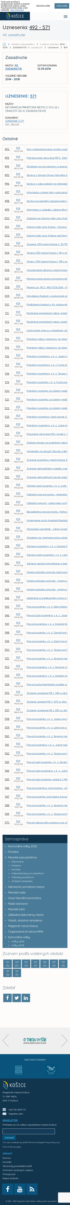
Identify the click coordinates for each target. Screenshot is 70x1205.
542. (7, 581)
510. (7, 304)
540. (7, 563)
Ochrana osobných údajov (18, 1170)
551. (7, 658)
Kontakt (7, 1162)
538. (7, 546)
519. (7, 382)
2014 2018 (26, 964)
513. (7, 330)
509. (7, 296)
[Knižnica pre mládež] (51, 1072)
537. (7, 537)
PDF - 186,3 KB (12, 124)
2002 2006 (54, 964)
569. (7, 814)
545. (7, 607)
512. (7, 322)
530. (7, 477)
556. (7, 701)
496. (7, 183)
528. (7, 460)
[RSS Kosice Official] (32, 1189)
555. (7, 693)
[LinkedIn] (26, 998)
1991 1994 (16, 973)
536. (7, 529)
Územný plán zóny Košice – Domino (47, 227)
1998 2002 (63, 964)
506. (7, 270)
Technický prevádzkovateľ (17, 1166)
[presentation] (5, 1040)
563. (7, 762)
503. (7, 244)
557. (7, 710)
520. (7, 391)
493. (7, 157)
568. (7, 805)
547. (7, 624)
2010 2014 (35, 964)
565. (7, 779)
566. (7, 788)
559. (7, 727)
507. (7, 278)
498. (7, 201)
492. (7, 149)
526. (7, 442)
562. (7, 753)
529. (7, 468)
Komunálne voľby (19, 937)
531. (7, 486)
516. (7, 356)
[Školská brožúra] (35, 1041)
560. (7, 736)
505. (7, 261)
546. (7, 615)
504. (7, 252)
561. (7, 745)
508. (7, 287)
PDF (18, 148)
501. (7, 227)
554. (7, 684)
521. (7, 399)
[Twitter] (16, 998)
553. (7, 675)
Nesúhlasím (43, 6)
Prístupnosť (9, 1174)
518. (7, 373)
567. (7, 796)
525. (7, 434)
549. (7, 641)
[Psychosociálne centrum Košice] (18, 1072)
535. (7, 520)
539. (7, 555)
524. (7, 425)
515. (7, 347)
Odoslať (9, 1137)
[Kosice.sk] (15, 16)
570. (7, 822)
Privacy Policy (50, 1142)
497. (7, 192)
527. (7, 451)
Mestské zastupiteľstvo (22, 857)
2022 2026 (8, 964)
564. (7, 770)
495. (7, 175)
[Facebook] (7, 998)
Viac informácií (17, 10)
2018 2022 (17, 964)
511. (7, 313)
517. (7, 365)
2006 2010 (44, 964)
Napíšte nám (16, 1113)
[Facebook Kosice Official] (7, 1189)
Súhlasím (62, 6)
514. (7, 339)
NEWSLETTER (10, 1120)
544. (7, 598)
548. (7, 632)
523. (7, 417)
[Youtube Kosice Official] (19, 1189)
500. (7, 218)
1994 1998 (7, 973)
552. (7, 667)
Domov (7, 1157)
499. (7, 209)
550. (7, 650)
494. (7, 166)
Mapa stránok (10, 1178)
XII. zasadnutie (28, 47)
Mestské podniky (35, 1059)
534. (7, 512)
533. (7, 503)
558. (7, 719)
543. (7, 589)
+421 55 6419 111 (17, 1109)
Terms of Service (9, 1147)
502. (7, 235)
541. (7, 572)
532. (7, 494)
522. (7, 408)
